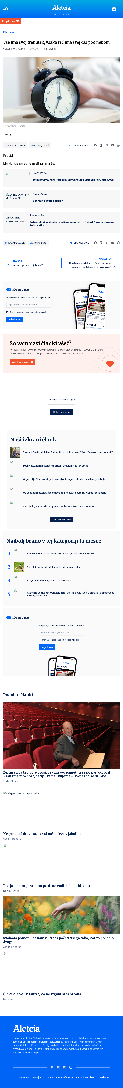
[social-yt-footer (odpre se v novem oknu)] (52, 1067)
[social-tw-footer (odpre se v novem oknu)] (64, 1067)
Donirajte (36, 1077)
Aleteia (34, 48)
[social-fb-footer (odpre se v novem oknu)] (58, 1067)
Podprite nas (8, 21)
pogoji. (44, 312)
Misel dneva (9, 32)
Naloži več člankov (62, 519)
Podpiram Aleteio (20, 362)
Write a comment (61, 411)
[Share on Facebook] (95, 145)
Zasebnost (103, 1077)
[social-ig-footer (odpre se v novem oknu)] (70, 1067)
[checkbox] (7, 312)
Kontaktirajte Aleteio (86, 1077)
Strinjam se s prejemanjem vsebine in (28, 312)
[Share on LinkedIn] (101, 145)
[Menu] (26, 9)
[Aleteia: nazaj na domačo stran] (61, 7)
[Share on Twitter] (107, 145)
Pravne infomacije (64, 1077)
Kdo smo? (48, 1077)
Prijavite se (14, 319)
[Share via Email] (112, 145)
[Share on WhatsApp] (118, 145)
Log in (72, 399)
